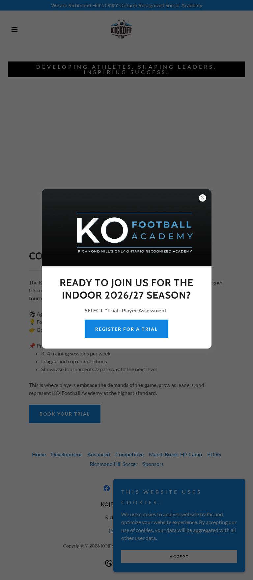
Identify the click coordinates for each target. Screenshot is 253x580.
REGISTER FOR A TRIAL (126, 329)
